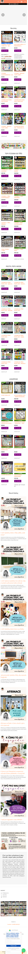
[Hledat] (18, 1)
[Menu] (25, 1)
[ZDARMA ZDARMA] (7, 162)
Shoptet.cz (13, 921)
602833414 (5, 897)
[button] (2, 14)
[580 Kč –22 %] (7, 36)
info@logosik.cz (6, 893)
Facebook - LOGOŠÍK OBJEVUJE (13, 924)
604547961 (5, 895)
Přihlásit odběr (14, 945)
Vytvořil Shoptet (15, 930)
